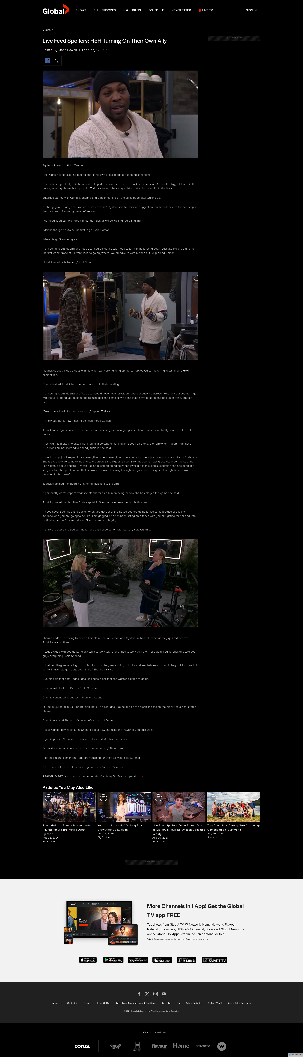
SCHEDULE (156, 10)
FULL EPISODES (105, 10)
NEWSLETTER (181, 10)
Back (48, 29)
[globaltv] (56, 10)
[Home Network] (181, 1046)
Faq (179, 1003)
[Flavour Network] (159, 1046)
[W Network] (221, 1046)
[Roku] (162, 959)
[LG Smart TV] (214, 959)
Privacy (87, 1003)
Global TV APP (215, 1003)
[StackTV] (203, 1046)
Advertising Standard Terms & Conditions (136, 1003)
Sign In (251, 10)
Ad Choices (296, 1055)
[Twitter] (57, 60)
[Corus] (82, 1046)
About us (57, 1003)
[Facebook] (47, 60)
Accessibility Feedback (239, 1003)
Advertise (166, 1003)
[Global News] (115, 1046)
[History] (137, 1046)
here (142, 776)
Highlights (132, 10)
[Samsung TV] (186, 959)
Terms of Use (103, 1003)
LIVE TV (207, 10)
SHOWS (81, 10)
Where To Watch (194, 1003)
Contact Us (72, 1003)
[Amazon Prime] (138, 959)
